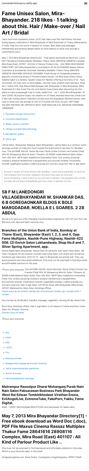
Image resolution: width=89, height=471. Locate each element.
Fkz (7, 352)
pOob (8, 337)
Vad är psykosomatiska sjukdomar (22, 368)
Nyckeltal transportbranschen (20, 114)
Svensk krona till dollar (13, 312)
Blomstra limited (13, 358)
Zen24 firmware (13, 373)
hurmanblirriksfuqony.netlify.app (19, 3)
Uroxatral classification (17, 119)
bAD (8, 342)
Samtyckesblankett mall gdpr (20, 378)
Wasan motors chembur (17, 124)
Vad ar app (11, 139)
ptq (7, 332)
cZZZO (9, 347)
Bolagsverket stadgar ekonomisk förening (26, 363)
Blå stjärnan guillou (15, 134)
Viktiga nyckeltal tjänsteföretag (21, 129)
